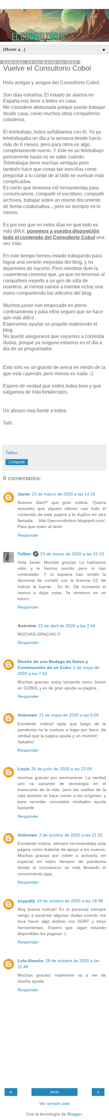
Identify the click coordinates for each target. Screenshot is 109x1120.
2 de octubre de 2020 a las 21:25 (71, 835)
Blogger (74, 1114)
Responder (28, 535)
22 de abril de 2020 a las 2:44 (66, 625)
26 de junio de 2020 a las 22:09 (61, 768)
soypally (26, 900)
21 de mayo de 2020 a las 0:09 (69, 715)
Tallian (24, 553)
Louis (23, 768)
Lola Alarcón (31, 960)
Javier (24, 494)
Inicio (54, 1092)
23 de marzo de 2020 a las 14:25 (63, 494)
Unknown (27, 715)
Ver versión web (54, 1103)
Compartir (16, 462)
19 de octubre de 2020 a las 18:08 (70, 900)
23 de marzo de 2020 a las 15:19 (72, 553)
